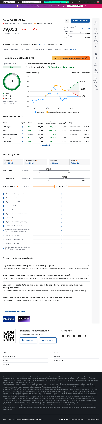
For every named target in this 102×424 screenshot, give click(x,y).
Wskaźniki (49, 49)
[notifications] (94, 2)
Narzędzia (6, 364)
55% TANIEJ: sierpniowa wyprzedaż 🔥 (56, 2)
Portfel (5, 360)
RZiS (22, 49)
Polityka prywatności (77, 419)
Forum (61, 44)
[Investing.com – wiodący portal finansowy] (11, 2)
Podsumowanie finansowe (10, 49)
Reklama (57, 356)
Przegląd (6, 44)
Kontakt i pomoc (59, 360)
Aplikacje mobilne (9, 356)
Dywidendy (58, 49)
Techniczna (52, 44)
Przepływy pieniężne (38, 49)
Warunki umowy (63, 419)
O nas (56, 352)
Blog (4, 352)
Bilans (27, 49)
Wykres (15, 44)
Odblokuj (84, 29)
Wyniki (66, 49)
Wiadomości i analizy (28, 44)
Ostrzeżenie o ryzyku (93, 419)
